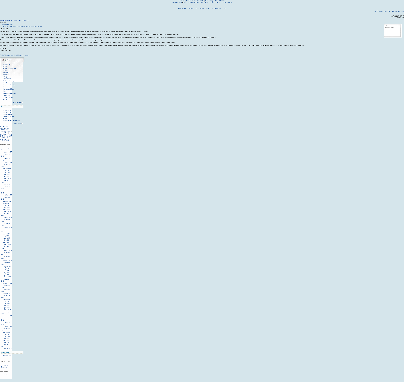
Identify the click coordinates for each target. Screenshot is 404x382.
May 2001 (6, 338)
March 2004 (7, 244)
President (181, 1)
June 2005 (6, 205)
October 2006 (7, 162)
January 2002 (7, 316)
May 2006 (6, 174)
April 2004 (6, 242)
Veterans (6, 99)
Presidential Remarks (390, 27)
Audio (386, 29)
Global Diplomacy (8, 81)
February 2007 (4, 141)
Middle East (6, 95)
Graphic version (227, 2)
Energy (5, 77)
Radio (5, 118)
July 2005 (6, 203)
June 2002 (6, 303)
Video (386, 25)
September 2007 (5, 131)
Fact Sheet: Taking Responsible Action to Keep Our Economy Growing (22, 26)
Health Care (6, 83)
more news (17, 123)
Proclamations (7, 114)
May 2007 (9, 136)
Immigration (6, 87)
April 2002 (6, 308)
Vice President (190, 1)
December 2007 (5, 128)
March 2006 (7, 178)
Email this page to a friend (396, 11)
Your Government (193, 2)
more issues (17, 102)
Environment (7, 79)
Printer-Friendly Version (380, 11)
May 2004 (6, 240)
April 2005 (6, 209)
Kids (184, 2)
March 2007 (3, 139)
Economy (6, 72)
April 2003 (6, 275)
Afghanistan (6, 64)
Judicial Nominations (9, 93)
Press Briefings (8, 112)
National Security (8, 97)
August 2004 (7, 234)
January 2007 (7, 152)
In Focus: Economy (7, 25)
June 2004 (6, 238)
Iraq (4, 91)
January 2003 (7, 283)
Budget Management (9, 68)
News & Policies (220, 1)
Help (224, 8)
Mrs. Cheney (209, 1)
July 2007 (4, 133)
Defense (5, 70)
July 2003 (6, 269)
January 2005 (7, 217)
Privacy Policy (216, 8)
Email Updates (182, 8)
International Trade (9, 89)
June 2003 (6, 271)
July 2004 (6, 236)
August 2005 (7, 201)
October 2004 (7, 228)
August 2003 (7, 267)
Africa (5, 66)
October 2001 (7, 326)
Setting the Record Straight (11, 120)
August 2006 (7, 168)
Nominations (7, 356)
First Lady (200, 1)
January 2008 (4, 126)
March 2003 (7, 277)
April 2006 (6, 176)
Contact (218, 2)
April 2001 (6, 340)
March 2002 (7, 310)
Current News (7, 110)
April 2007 (5, 137)
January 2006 (7, 185)
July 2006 (6, 170)
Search (208, 8)
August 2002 (7, 299)
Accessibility (200, 8)
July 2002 (6, 301)
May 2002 (6, 305)
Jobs (212, 2)
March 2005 (7, 211)
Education (6, 74)
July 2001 (6, 334)
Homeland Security (9, 85)
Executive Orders (8, 116)
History (5, 375)
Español (191, 8)
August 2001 (7, 332)
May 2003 (6, 273)
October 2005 (7, 195)
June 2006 (6, 172)
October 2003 (7, 260)
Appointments (205, 2)
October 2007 (4, 130)
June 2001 (6, 336)
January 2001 (7, 349)
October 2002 (7, 293)
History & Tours (177, 2)
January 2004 (7, 250)
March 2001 (7, 342)
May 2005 (6, 207)
